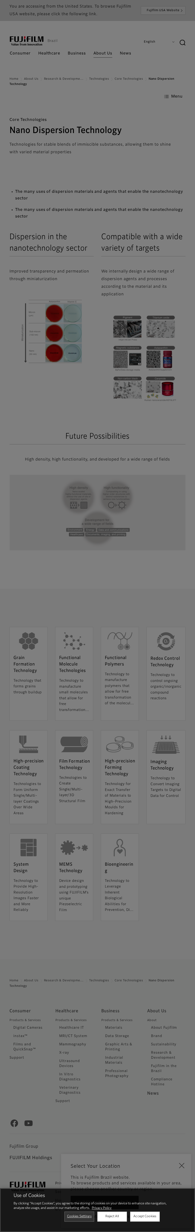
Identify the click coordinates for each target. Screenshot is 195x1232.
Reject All (112, 1216)
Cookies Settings (79, 1216)
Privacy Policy (102, 1208)
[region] (97, 1210)
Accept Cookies (144, 1216)
